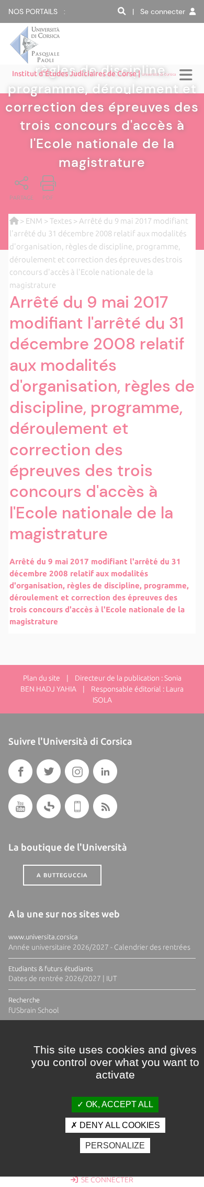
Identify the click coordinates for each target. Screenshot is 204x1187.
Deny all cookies (118, 1125)
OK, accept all (118, 1104)
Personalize (115, 1145)
